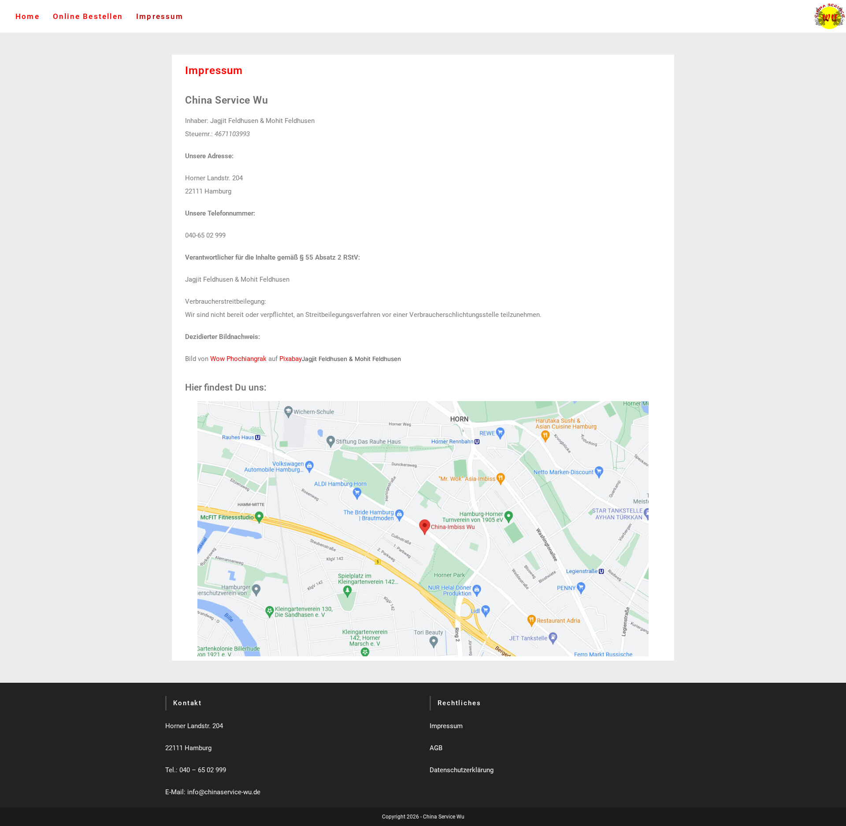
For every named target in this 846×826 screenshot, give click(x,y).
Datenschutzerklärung (462, 770)
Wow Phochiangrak (239, 359)
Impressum (446, 726)
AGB (436, 748)
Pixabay (290, 359)
